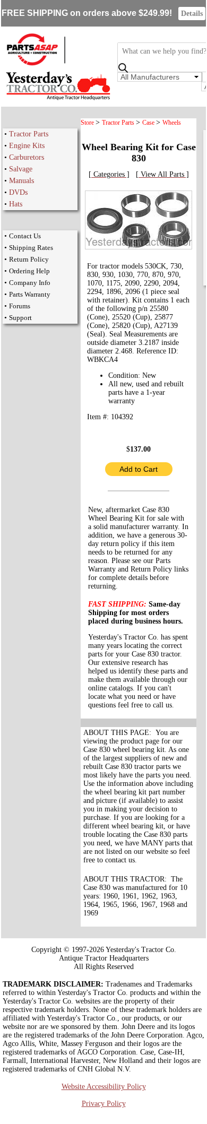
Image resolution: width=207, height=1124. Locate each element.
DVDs (18, 192)
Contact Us (25, 236)
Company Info (29, 283)
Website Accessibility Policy (104, 1087)
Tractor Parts (28, 134)
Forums (19, 306)
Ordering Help (29, 271)
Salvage (20, 169)
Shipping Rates (31, 248)
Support (20, 318)
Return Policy (29, 259)
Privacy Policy (104, 1104)
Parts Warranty (29, 294)
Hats (15, 204)
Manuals (21, 181)
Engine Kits (27, 146)
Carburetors (26, 157)
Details (192, 14)
